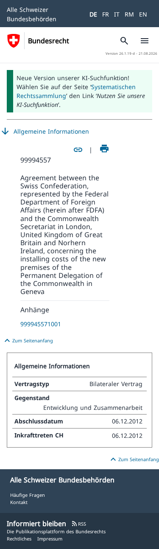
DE (93, 14)
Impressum (49, 538)
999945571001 (40, 324)
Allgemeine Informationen (44, 131)
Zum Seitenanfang (27, 341)
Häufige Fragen (27, 495)
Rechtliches (19, 538)
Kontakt (19, 502)
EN (143, 14)
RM (129, 14)
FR (105, 14)
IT (117, 14)
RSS (78, 523)
